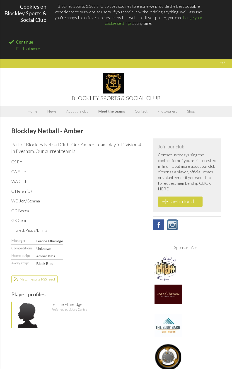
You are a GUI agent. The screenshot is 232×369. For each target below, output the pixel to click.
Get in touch (183, 201)
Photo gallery (167, 111)
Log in (223, 62)
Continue (24, 41)
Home (32, 111)
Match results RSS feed (37, 279)
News (51, 111)
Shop (191, 111)
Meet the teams (111, 111)
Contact (141, 111)
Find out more (28, 48)
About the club (77, 111)
